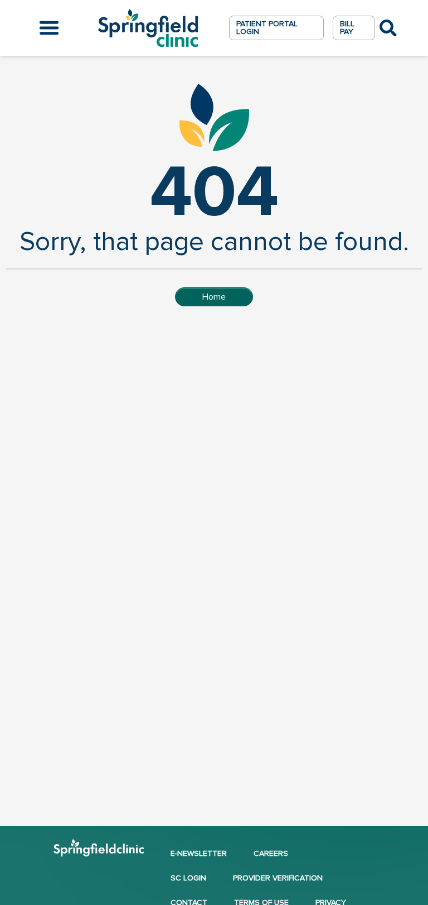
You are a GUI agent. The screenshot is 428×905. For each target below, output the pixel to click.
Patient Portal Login (267, 27)
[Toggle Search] (388, 28)
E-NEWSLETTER (199, 853)
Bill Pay (347, 27)
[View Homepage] (99, 851)
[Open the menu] (49, 28)
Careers (271, 853)
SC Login (188, 878)
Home (214, 296)
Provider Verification (278, 878)
